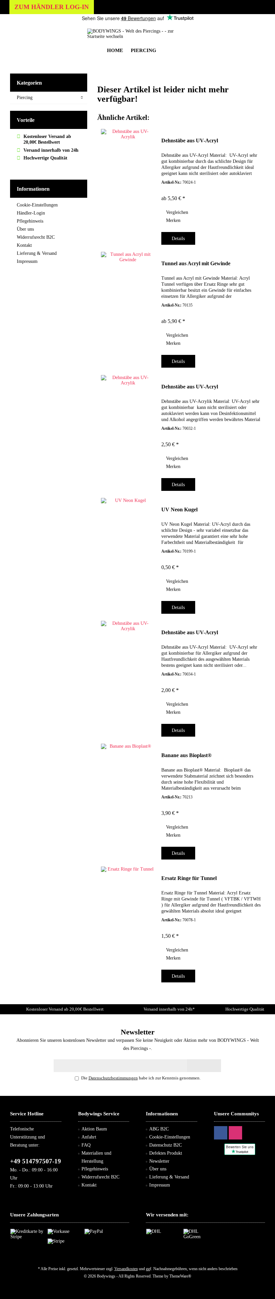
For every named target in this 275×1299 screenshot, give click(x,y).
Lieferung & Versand (37, 253)
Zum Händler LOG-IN (51, 6)
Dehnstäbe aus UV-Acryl (189, 140)
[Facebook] (220, 1133)
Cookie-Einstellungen (37, 204)
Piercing (25, 97)
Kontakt (24, 245)
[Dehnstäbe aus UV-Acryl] (128, 185)
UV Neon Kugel (179, 509)
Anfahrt (88, 1137)
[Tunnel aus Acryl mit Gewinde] (128, 308)
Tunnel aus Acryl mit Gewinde (195, 263)
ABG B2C (159, 1128)
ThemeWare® (180, 1276)
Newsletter (159, 1161)
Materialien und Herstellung (96, 1157)
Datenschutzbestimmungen (113, 1077)
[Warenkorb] (258, 28)
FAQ (86, 1145)
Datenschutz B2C (165, 1145)
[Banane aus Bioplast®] (128, 800)
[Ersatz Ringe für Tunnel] (128, 923)
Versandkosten (126, 1268)
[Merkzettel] (244, 28)
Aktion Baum (94, 1128)
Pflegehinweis (30, 221)
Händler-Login (31, 213)
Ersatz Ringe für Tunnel (189, 878)
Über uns (25, 229)
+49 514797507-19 (35, 1161)
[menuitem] (258, 28)
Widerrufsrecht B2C (36, 237)
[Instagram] (235, 1133)
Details (178, 238)
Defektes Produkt (165, 1153)
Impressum (27, 261)
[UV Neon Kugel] (128, 554)
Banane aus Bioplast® (186, 755)
